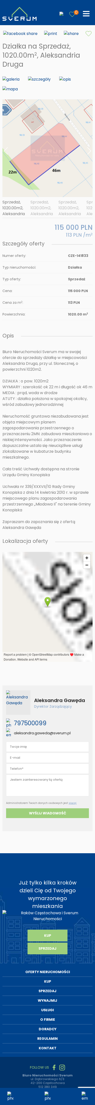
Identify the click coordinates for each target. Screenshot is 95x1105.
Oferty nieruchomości (47, 971)
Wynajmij (47, 1000)
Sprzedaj (47, 948)
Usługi (47, 1010)
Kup (47, 935)
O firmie (47, 1019)
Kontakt (48, 1048)
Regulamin (47, 1038)
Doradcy (48, 1029)
